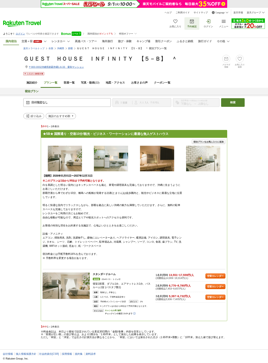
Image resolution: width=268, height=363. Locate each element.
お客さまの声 (139, 82)
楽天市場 (238, 12)
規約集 (79, 353)
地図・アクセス (115, 82)
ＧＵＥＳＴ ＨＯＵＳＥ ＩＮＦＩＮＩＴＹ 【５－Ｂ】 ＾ (100, 59)
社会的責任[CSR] (49, 353)
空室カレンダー (215, 276)
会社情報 (8, 353)
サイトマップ (201, 12)
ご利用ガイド (183, 12)
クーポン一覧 (162, 82)
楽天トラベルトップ (34, 48)
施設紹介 (31, 82)
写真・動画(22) (90, 82)
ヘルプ (168, 12)
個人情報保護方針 (26, 353)
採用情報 (67, 353)
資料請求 (91, 353)
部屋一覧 (69, 82)
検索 (233, 102)
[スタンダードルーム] (66, 285)
